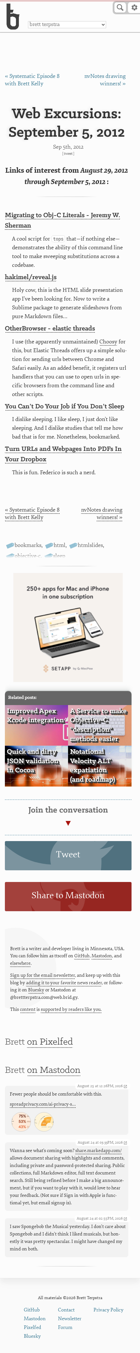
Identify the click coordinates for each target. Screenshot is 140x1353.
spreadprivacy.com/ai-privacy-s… (43, 1104)
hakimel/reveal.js (31, 277)
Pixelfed (32, 1327)
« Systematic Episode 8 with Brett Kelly (32, 513)
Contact (66, 1310)
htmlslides (90, 545)
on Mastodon (53, 1070)
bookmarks (28, 545)
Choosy (108, 341)
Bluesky (36, 990)
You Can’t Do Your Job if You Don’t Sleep (64, 406)
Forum (65, 1327)
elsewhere (20, 963)
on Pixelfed (50, 1042)
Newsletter (69, 1319)
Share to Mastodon (68, 895)
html (59, 545)
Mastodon (101, 956)
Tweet (68, 153)
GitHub (82, 956)
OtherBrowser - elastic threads (50, 328)
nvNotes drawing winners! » (101, 513)
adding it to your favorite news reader (64, 983)
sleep (59, 555)
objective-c (28, 555)
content (27, 1009)
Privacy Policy (108, 1310)
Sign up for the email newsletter (42, 975)
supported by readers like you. (71, 1009)
